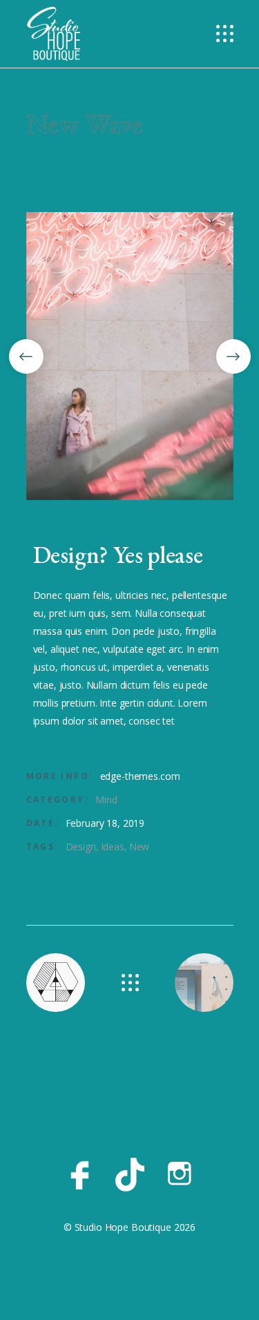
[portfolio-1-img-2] (129, 356)
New (139, 846)
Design (81, 846)
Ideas (112, 846)
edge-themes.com (140, 776)
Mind (106, 799)
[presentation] (26, 356)
